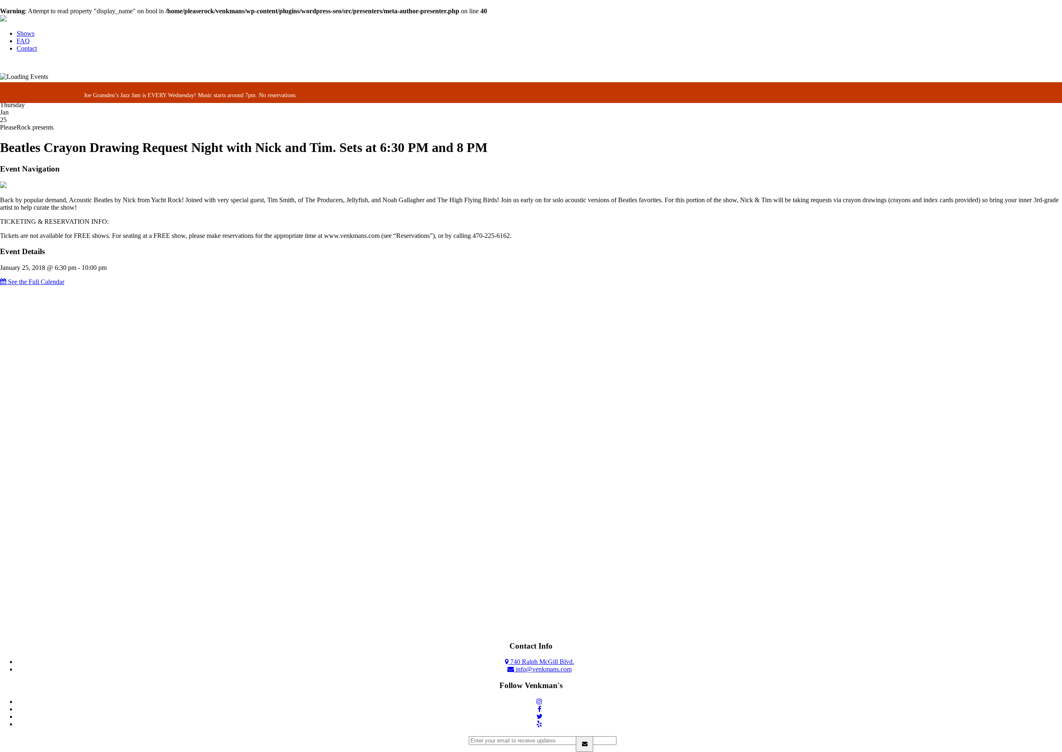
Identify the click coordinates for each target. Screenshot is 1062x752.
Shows (25, 33)
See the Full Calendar (35, 281)
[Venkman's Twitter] (539, 716)
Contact (27, 48)
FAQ (23, 40)
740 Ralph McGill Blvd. (541, 661)
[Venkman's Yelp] (539, 724)
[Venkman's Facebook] (539, 709)
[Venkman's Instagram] (539, 701)
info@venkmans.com (543, 669)
